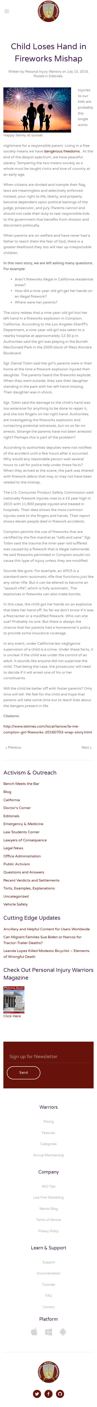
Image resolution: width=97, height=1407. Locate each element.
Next (86, 747)
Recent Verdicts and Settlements (31, 880)
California (11, 800)
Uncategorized (16, 896)
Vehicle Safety (15, 904)
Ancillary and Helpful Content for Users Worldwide (46, 929)
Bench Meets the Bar (21, 784)
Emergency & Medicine (23, 824)
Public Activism (16, 864)
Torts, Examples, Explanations (29, 888)
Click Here (12, 1016)
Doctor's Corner (17, 808)
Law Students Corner (21, 832)
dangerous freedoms (62, 151)
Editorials (55, 76)
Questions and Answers (23, 872)
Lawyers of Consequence (25, 840)
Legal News (13, 848)
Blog (7, 792)
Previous (14, 747)
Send (23, 1073)
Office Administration (22, 856)
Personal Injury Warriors (43, 72)
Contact (49, 1307)
